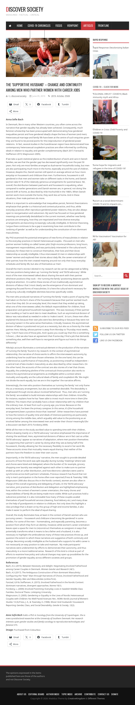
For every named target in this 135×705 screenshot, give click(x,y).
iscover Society (24, 9)
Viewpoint (72, 26)
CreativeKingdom (76, 698)
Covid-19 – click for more (105, 86)
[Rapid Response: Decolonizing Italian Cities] (105, 66)
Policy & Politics (17, 34)
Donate (114, 694)
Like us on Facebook (111, 340)
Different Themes (96, 698)
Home (20, 26)
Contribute (90, 694)
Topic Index (66, 694)
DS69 (67, 96)
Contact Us (103, 694)
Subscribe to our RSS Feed (114, 328)
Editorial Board (36, 694)
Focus (58, 26)
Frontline (103, 26)
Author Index (52, 694)
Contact (37, 34)
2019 (53, 96)
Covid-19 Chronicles (39, 26)
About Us (21, 694)
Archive (78, 694)
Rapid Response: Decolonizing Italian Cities (111, 49)
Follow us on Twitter (112, 334)
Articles (88, 26)
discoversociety (19, 96)
